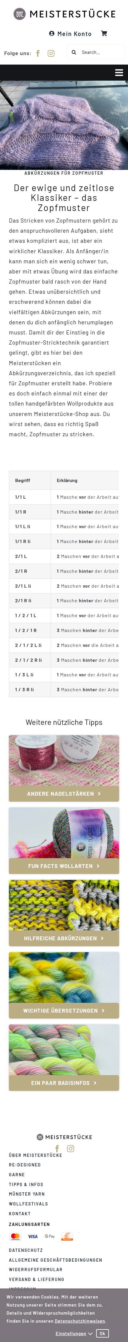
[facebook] (38, 53)
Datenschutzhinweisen (80, 1321)
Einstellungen (71, 1333)
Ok (102, 1333)
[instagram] (51, 53)
